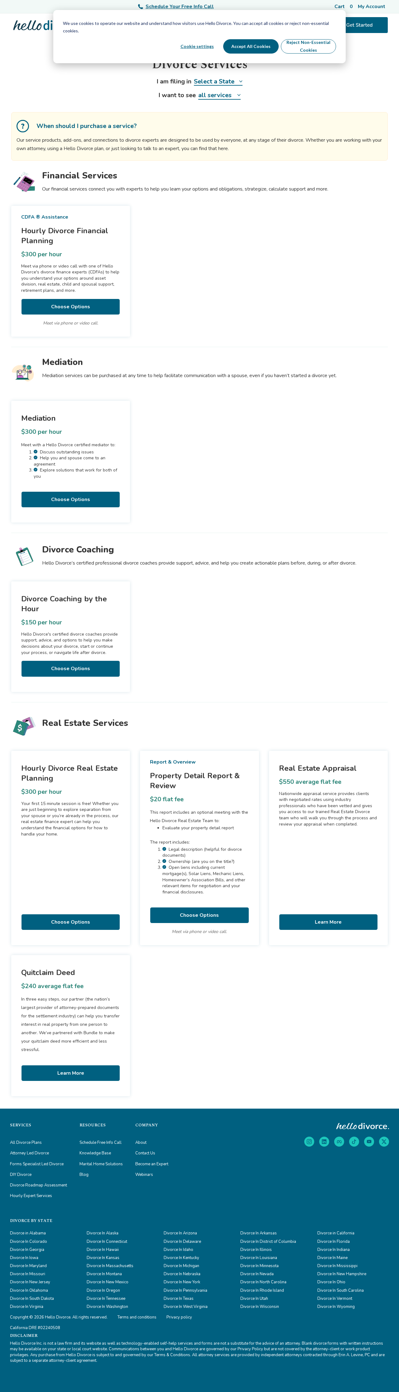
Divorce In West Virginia (186, 1306)
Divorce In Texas (179, 1298)
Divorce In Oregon (103, 1290)
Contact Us (145, 1153)
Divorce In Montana (104, 1274)
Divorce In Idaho (178, 1249)
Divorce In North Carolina (263, 1282)
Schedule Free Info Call (100, 1142)
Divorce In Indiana (333, 1249)
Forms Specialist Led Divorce (37, 1164)
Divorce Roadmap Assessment (38, 1185)
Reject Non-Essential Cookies (308, 46)
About (141, 1142)
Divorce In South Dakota (32, 1298)
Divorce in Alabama (28, 1233)
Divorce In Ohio (331, 1282)
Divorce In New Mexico (107, 1282)
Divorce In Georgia (27, 1249)
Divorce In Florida (333, 1241)
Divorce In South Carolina (340, 1290)
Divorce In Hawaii (103, 1249)
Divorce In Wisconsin (259, 1306)
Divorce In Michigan (181, 1266)
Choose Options (70, 306)
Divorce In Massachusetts (110, 1266)
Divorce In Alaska (102, 1233)
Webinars (144, 1174)
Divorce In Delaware (182, 1241)
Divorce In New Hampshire (341, 1274)
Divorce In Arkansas (258, 1233)
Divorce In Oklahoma (29, 1290)
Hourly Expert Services (31, 1196)
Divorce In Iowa (24, 1258)
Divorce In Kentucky (181, 1258)
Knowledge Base (95, 1153)
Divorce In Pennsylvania (185, 1290)
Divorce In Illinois (256, 1249)
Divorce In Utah (254, 1298)
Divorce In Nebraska (182, 1274)
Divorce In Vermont (334, 1298)
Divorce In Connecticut (107, 1241)
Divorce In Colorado (28, 1241)
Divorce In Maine (332, 1258)
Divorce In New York (182, 1282)
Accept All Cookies (251, 46)
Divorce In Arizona (180, 1233)
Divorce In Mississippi (337, 1266)
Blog (84, 1174)
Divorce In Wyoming (336, 1306)
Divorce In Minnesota (259, 1266)
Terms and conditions (137, 1317)
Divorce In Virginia (26, 1306)
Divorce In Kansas (103, 1258)
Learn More (328, 922)
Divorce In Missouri (27, 1274)
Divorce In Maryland (28, 1266)
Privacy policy (179, 1317)
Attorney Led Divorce (29, 1153)
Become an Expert (151, 1164)
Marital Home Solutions (101, 1164)
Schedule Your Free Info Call (180, 6)
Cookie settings (197, 46)
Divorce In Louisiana (258, 1258)
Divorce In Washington (107, 1306)
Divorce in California (335, 1233)
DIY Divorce (20, 1174)
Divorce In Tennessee (106, 1298)
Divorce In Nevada (257, 1274)
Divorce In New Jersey (30, 1282)
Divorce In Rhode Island (262, 1290)
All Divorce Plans (26, 1142)
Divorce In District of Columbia (268, 1241)
